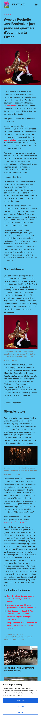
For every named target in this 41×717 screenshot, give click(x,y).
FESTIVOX (18, 4)
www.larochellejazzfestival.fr (15, 522)
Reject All (20, 712)
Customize (20, 706)
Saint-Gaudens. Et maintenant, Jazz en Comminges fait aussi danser (20, 599)
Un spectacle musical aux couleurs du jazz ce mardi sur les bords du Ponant (22, 625)
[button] (36, 4)
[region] (20, 699)
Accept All (20, 700)
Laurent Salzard (10, 106)
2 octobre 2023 (17, 634)
